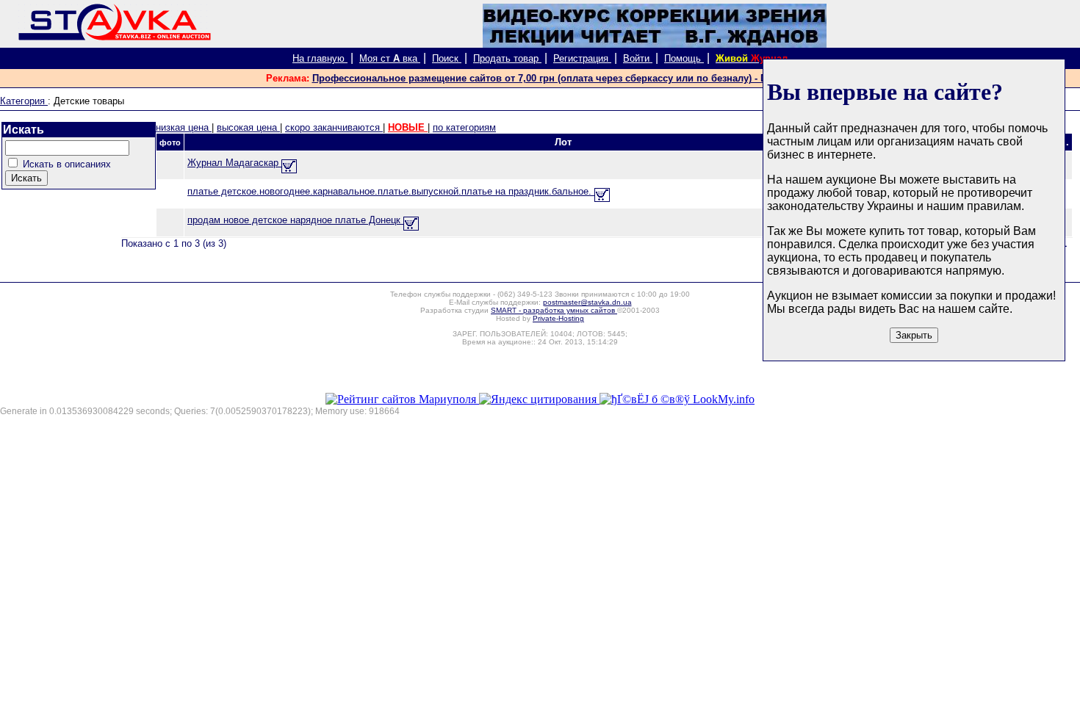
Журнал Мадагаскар (234, 162)
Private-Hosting (558, 318)
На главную (320, 58)
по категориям (464, 127)
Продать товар (507, 58)
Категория (24, 100)
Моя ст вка (389, 58)
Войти (637, 58)
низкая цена (184, 127)
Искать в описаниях (67, 164)
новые (408, 127)
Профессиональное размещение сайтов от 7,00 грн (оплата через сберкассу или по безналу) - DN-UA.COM (563, 78)
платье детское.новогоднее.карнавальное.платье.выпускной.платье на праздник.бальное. (390, 191)
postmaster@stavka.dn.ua (587, 302)
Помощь (684, 58)
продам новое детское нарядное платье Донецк (295, 219)
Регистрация (582, 58)
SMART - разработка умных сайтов (554, 310)
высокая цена (248, 127)
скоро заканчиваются (334, 127)
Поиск (446, 58)
